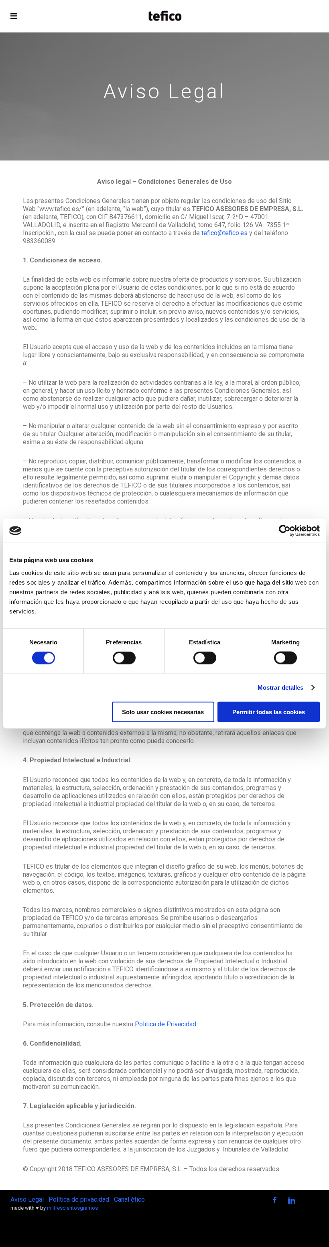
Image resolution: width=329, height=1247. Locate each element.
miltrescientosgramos (72, 1208)
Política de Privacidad (165, 1024)
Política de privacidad (79, 1199)
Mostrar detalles (281, 687)
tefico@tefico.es (224, 233)
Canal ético (129, 1199)
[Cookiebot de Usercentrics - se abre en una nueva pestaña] (285, 531)
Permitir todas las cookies (268, 711)
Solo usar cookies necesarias (163, 711)
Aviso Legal (27, 1199)
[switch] (124, 658)
